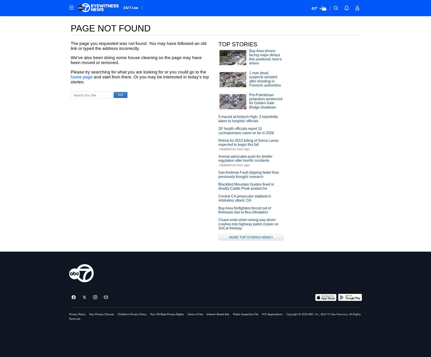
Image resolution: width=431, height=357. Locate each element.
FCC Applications (272, 314)
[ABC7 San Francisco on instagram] (95, 297)
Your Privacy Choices (101, 314)
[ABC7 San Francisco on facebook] (73, 297)
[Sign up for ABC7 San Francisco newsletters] (105, 297)
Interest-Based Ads (218, 314)
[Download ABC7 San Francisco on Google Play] (350, 297)
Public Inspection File (245, 314)
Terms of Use (195, 314)
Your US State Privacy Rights (167, 314)
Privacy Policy (77, 314)
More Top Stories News (250, 237)
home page (82, 77)
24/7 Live (130, 7)
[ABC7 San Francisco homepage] (98, 8)
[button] (71, 7)
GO (120, 95)
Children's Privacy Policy (132, 314)
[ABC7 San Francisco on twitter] (84, 297)
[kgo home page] (81, 273)
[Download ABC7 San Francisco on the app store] (326, 297)
